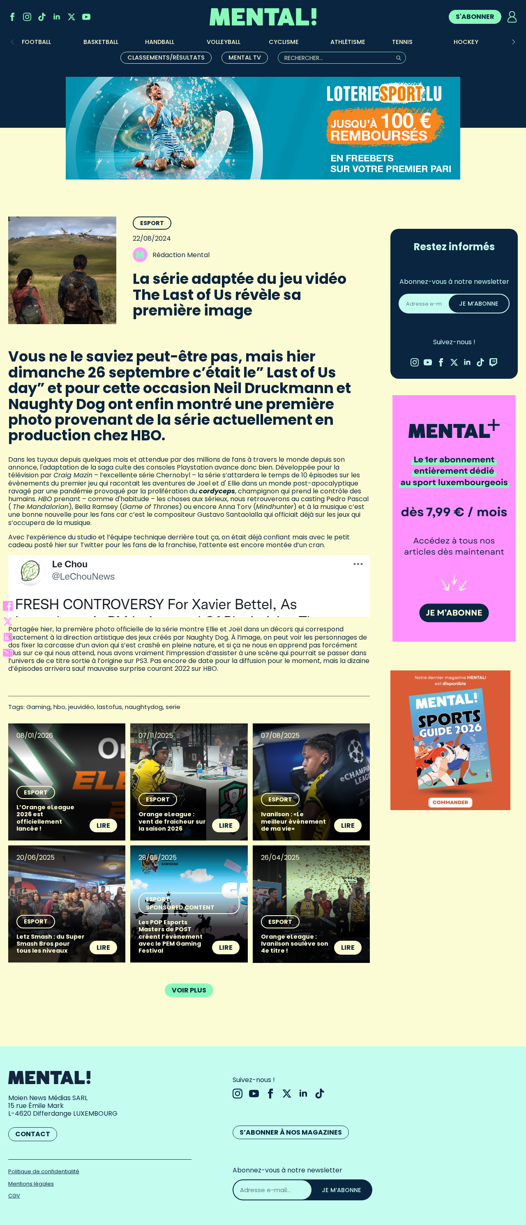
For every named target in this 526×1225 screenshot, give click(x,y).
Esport (152, 223)
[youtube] (86, 17)
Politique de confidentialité (43, 1171)
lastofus (109, 706)
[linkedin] (57, 17)
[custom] (42, 17)
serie (173, 706)
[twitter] (71, 17)
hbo (59, 706)
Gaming (38, 706)
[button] (513, 41)
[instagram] (27, 17)
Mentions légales (31, 1183)
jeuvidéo (81, 706)
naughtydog (144, 706)
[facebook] (12, 17)
